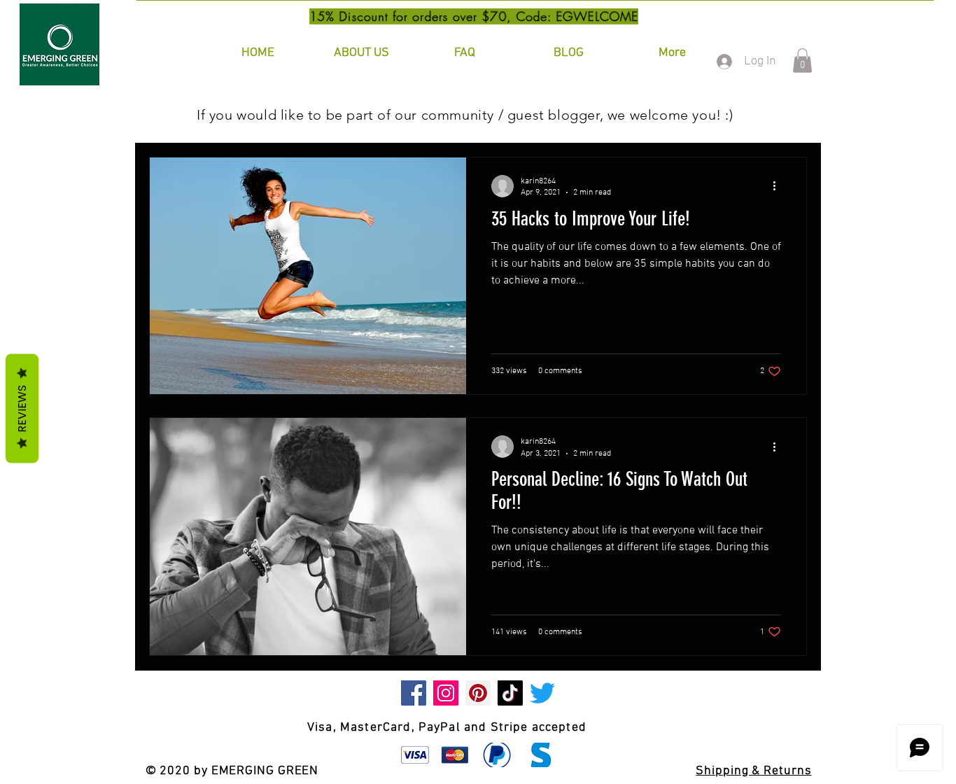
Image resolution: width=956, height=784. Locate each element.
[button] (802, 60)
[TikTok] (510, 693)
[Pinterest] (478, 693)
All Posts (173, 114)
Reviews (22, 409)
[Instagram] (445, 693)
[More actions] (779, 186)
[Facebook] (413, 693)
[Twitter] (542, 693)
